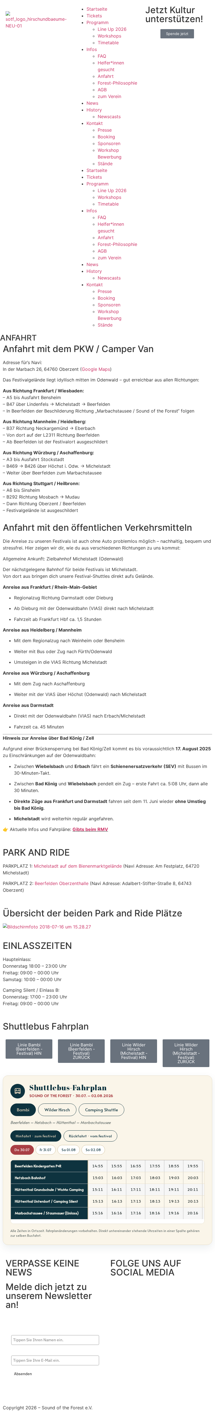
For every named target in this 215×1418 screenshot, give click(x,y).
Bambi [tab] (23, 1109)
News (92, 103)
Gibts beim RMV (90, 829)
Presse (105, 130)
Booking (106, 136)
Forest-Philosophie (117, 83)
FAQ (102, 56)
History (94, 110)
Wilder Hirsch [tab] (57, 1109)
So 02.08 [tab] (93, 1149)
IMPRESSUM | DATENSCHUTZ (35, 1397)
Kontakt (95, 123)
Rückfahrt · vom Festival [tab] (90, 1135)
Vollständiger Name (29, 1330)
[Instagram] (133, 1289)
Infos (92, 49)
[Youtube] (148, 1289)
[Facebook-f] (117, 1289)
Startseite (97, 9)
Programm (98, 22)
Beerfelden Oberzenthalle (62, 883)
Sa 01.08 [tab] (69, 1149)
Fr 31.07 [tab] (46, 1149)
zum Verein (109, 96)
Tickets (94, 15)
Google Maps (96, 369)
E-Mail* (18, 1350)
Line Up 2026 (112, 29)
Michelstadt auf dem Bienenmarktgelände (78, 866)
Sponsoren (109, 143)
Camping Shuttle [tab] (101, 1109)
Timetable (108, 42)
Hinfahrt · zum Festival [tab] (36, 1135)
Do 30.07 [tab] (22, 1149)
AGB (102, 89)
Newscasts (109, 116)
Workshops (109, 36)
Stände (105, 163)
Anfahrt (106, 76)
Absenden (23, 1373)
